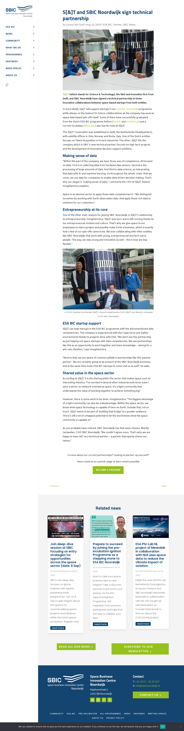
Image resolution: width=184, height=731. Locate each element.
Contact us (149, 695)
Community (13, 41)
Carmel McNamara (62, 571)
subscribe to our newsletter (138, 649)
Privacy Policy (115, 718)
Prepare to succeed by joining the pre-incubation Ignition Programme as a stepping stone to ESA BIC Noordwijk (107, 553)
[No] (180, 726)
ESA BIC (10, 27)
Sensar (117, 121)
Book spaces (13, 68)
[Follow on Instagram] (98, 700)
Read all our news (74, 647)
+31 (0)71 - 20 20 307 (147, 681)
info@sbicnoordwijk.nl (147, 686)
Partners (12, 61)
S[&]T (66, 94)
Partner (117, 24)
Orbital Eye (132, 121)
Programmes (14, 54)
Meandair (89, 125)
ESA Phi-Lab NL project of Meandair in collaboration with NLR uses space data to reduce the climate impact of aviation (151, 555)
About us (11, 75)
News (9, 34)
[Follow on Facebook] (104, 700)
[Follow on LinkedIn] (92, 700)
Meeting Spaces (157, 714)
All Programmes (110, 714)
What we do (13, 48)
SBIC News (129, 24)
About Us (97, 718)
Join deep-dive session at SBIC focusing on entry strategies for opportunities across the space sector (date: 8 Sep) (65, 555)
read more (58, 628)
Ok (162, 726)
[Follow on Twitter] (109, 700)
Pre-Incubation (87, 714)
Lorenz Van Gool (75, 24)
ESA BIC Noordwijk (127, 109)
